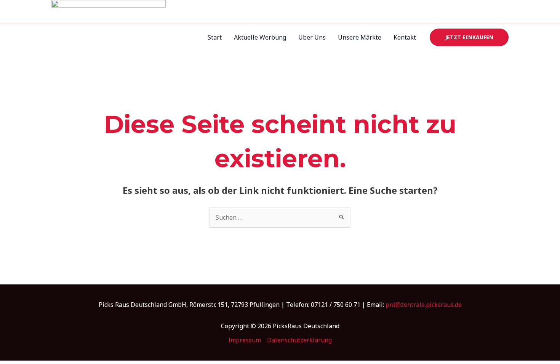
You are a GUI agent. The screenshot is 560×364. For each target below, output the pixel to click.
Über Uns (312, 37)
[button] (469, 37)
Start (215, 37)
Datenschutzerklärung (299, 340)
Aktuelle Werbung (260, 37)
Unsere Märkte (359, 37)
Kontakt (405, 37)
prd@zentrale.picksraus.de (424, 304)
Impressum (244, 340)
